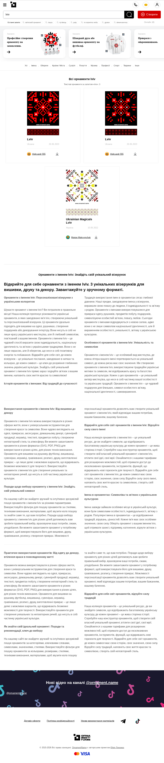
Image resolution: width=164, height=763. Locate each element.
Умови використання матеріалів (97, 720)
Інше (137, 66)
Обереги (44, 66)
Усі (26, 66)
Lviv (30, 139)
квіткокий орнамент (33, 22)
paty (75, 22)
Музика (94, 66)
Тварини (127, 66)
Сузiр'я (72, 66)
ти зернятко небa (90, 22)
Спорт (116, 66)
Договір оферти (32, 720)
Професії (105, 66)
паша (50, 22)
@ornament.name (102, 682)
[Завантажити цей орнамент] (57, 154)
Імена (34, 66)
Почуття (83, 66)
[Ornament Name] (13, 3)
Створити (152, 14)
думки (107, 22)
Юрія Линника (117, 747)
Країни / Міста (58, 66)
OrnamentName (79, 747)
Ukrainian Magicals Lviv (79, 221)
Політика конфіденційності (60, 720)
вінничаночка (121, 22)
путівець (62, 22)
